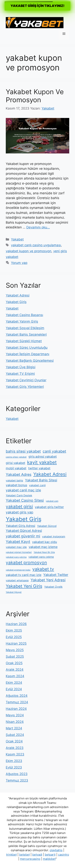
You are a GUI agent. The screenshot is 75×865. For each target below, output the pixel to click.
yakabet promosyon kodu (18, 570)
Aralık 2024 (14, 669)
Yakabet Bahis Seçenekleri (26, 334)
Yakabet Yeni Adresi (48, 580)
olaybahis (56, 850)
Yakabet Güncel (47, 525)
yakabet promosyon (26, 562)
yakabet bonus (16, 485)
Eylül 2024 (14, 689)
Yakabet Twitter (55, 575)
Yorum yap (19, 263)
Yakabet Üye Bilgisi (20, 367)
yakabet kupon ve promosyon (28, 251)
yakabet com (52, 501)
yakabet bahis (14, 480)
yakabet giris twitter (49, 507)
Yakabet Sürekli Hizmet (24, 341)
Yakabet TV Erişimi (20, 374)
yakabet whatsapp (17, 580)
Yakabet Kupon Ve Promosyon (35, 96)
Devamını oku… (38, 227)
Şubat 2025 (15, 656)
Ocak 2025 (14, 663)
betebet (24, 854)
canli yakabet (54, 451)
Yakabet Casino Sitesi (25, 500)
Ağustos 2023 (17, 774)
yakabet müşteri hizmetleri (19, 552)
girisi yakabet (15, 463)
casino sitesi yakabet (16, 457)
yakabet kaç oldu (44, 542)
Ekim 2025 (14, 630)
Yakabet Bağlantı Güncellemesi (30, 360)
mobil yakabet (16, 468)
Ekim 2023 (14, 761)
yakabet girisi (19, 506)
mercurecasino (30, 859)
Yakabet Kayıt (18, 541)
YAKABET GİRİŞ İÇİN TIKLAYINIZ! (37, 6)
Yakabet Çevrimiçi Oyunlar (26, 380)
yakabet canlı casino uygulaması (36, 245)
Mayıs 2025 (15, 650)
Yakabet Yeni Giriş (24, 586)
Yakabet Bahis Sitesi (41, 480)
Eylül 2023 (14, 767)
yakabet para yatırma (16, 557)
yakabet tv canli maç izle (23, 575)
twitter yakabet (39, 468)
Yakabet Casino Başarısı (24, 315)
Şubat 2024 (15, 735)
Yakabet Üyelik (53, 586)
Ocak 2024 (14, 741)
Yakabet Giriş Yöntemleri (25, 387)
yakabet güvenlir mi (23, 536)
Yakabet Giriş (16, 302)
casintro (63, 854)
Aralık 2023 (14, 748)
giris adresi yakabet (42, 456)
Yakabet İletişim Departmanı (27, 354)
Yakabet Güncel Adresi (24, 531)
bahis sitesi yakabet (23, 451)
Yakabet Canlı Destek (19, 495)
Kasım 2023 (15, 754)
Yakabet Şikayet (14, 592)
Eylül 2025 (14, 637)
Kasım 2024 (15, 676)
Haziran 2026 (16, 624)
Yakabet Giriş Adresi (20, 526)
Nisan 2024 (15, 722)
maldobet (49, 859)
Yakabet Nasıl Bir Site (44, 552)
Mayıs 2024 (15, 715)
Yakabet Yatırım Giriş (22, 321)
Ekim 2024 (14, 683)
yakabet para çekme (41, 556)
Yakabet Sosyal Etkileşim (25, 328)
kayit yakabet (42, 462)
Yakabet (17, 239)
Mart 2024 (14, 728)
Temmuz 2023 (17, 780)
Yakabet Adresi (17, 295)
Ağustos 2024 (17, 696)
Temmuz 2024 (17, 702)
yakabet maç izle (16, 547)
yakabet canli (37, 485)
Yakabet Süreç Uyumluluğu (27, 347)
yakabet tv (43, 569)
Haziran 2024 (16, 709)
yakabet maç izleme (43, 547)
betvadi (37, 854)
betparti (50, 854)
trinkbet (11, 854)
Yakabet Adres (18, 474)
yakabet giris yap (19, 512)
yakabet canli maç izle (23, 490)
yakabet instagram (53, 536)
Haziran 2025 (16, 643)
